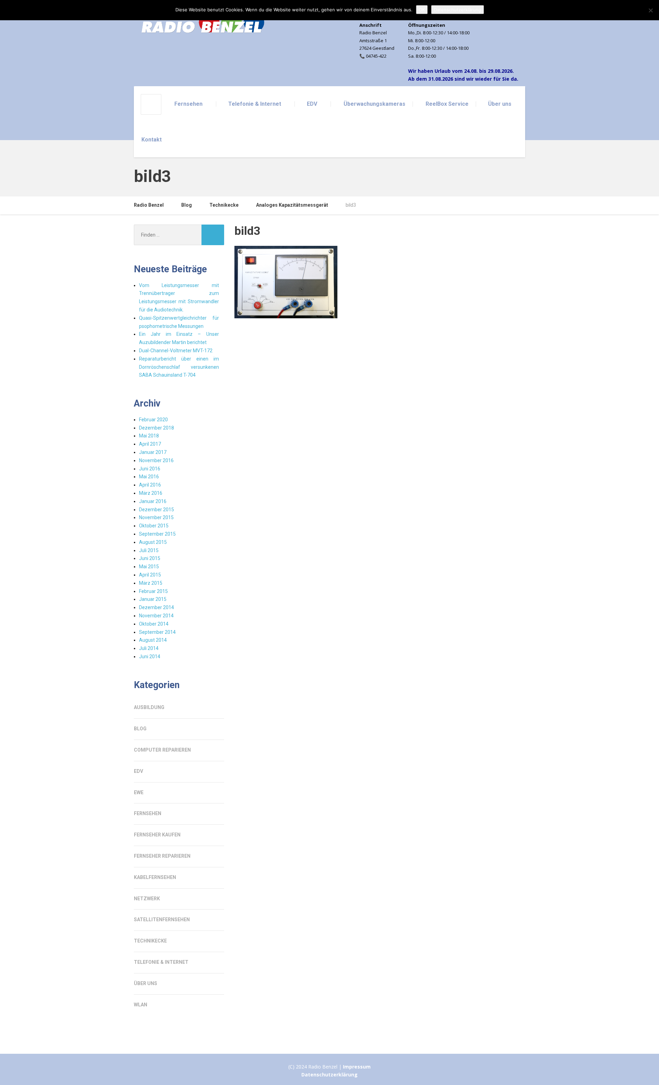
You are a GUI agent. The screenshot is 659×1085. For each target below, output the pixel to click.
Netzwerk (147, 898)
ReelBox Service (447, 104)
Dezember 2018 (156, 428)
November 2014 (156, 615)
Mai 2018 (149, 435)
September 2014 (157, 632)
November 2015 (156, 517)
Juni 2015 (149, 558)
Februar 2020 (153, 419)
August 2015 (153, 542)
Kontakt (151, 139)
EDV (312, 104)
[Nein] (650, 10)
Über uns (499, 104)
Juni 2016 (149, 468)
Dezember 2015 (156, 509)
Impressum (357, 1066)
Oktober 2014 (154, 624)
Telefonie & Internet (254, 104)
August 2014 (153, 640)
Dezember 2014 (156, 607)
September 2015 (157, 534)
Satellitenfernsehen (162, 919)
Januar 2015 (152, 599)
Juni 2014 (149, 656)
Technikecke (150, 941)
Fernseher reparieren (162, 856)
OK (422, 9)
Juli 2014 (149, 648)
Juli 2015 (149, 550)
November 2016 (156, 460)
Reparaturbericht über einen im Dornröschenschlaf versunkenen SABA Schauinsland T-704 (179, 367)
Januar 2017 (152, 452)
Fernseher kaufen (157, 834)
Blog (140, 728)
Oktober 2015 (154, 525)
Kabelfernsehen (155, 877)
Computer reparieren (162, 750)
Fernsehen (188, 104)
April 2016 (150, 485)
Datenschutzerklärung (329, 1074)
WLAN (140, 1004)
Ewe (138, 792)
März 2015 (150, 583)
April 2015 (150, 575)
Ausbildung (149, 707)
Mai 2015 (149, 566)
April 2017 (150, 444)
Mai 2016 (149, 476)
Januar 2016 (152, 501)
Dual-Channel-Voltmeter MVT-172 (175, 350)
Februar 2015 (153, 591)
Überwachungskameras (374, 104)
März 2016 (150, 493)
